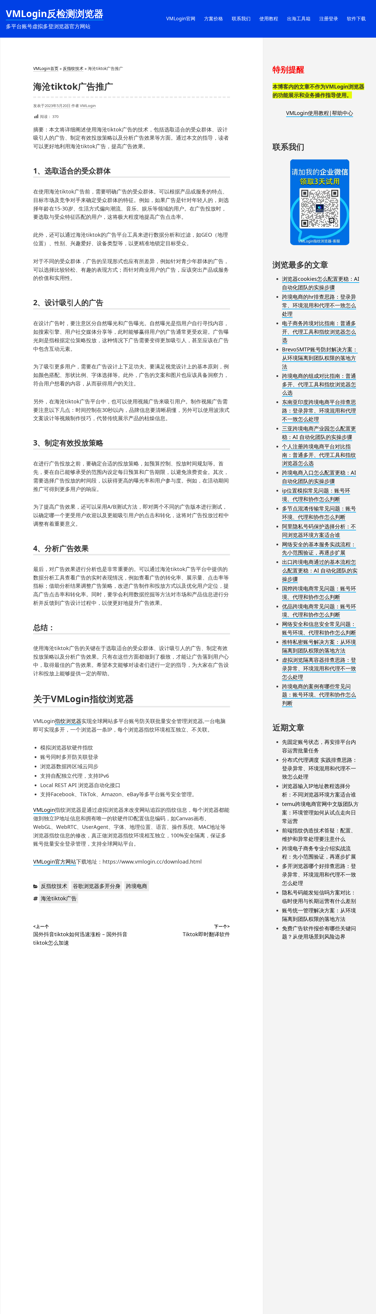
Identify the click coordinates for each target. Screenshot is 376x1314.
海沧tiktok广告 (59, 898)
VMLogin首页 (45, 68)
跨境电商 (136, 885)
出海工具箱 (298, 18)
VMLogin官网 (180, 18)
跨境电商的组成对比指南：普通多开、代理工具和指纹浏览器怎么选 (319, 384)
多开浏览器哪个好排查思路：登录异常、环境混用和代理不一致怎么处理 (319, 874)
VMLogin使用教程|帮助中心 (319, 112)
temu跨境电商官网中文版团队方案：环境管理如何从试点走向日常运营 (320, 812)
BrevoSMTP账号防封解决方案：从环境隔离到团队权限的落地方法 (320, 358)
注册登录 (328, 18)
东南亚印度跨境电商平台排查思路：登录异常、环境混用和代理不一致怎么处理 (319, 410)
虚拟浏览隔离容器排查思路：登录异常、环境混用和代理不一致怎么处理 (319, 668)
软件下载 (356, 18)
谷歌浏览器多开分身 (96, 885)
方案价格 (213, 18)
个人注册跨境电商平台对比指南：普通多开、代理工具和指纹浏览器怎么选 (319, 455)
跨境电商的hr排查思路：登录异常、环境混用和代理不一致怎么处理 (319, 305)
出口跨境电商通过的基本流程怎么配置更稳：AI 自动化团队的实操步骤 (319, 570)
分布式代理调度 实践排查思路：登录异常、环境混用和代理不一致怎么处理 (319, 768)
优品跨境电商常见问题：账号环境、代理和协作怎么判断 (319, 610)
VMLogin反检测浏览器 (54, 13)
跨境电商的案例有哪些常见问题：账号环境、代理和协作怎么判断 (319, 695)
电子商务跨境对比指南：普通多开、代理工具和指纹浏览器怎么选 (319, 332)
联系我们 (241, 18)
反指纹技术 (73, 68)
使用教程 (268, 18)
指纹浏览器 (68, 720)
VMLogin (88, 105)
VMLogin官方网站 (54, 861)
